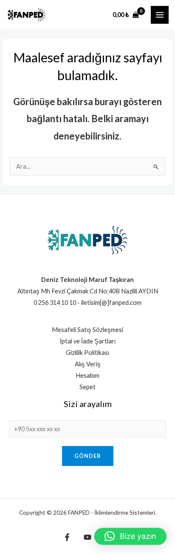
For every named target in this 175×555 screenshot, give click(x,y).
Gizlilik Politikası (87, 352)
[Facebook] (67, 537)
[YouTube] (87, 537)
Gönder (87, 455)
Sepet (87, 386)
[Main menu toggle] (160, 15)
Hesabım (87, 375)
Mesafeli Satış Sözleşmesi (87, 329)
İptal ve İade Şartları (88, 341)
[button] (130, 536)
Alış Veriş (88, 364)
